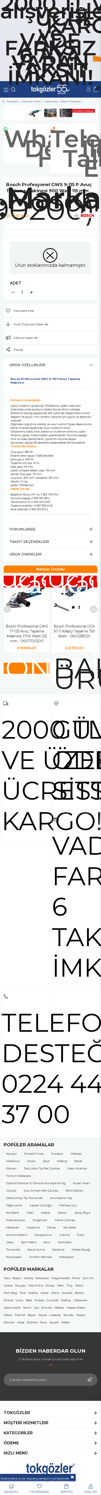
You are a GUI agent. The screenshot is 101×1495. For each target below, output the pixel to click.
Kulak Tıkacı (81, 1183)
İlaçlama (58, 1249)
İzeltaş (28, 1278)
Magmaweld (60, 1278)
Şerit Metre (28, 1242)
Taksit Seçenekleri (29, 541)
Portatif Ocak (34, 1153)
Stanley (68, 1315)
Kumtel (46, 1307)
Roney (50, 1285)
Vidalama (13, 1161)
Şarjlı (46, 1161)
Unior (20, 1300)
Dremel (20, 1315)
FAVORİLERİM (39, 1492)
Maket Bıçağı (81, 1249)
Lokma (65, 1235)
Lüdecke (55, 1315)
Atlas (20, 1322)
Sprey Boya (82, 1212)
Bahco (79, 1293)
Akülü (31, 1161)
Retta (79, 1285)
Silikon (62, 1212)
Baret (78, 1161)
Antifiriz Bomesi (40, 1257)
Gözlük (11, 1190)
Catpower (80, 1300)
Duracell (52, 1300)
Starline (32, 1322)
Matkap (76, 1153)
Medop (59, 1307)
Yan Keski (69, 1227)
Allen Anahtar (77, 1168)
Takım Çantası (65, 1220)
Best (29, 1300)
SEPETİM (67, 1492)
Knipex (39, 1300)
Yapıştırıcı (33, 1227)
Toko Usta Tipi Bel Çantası (42, 1168)
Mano (55, 1293)
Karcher (9, 1322)
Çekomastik (12, 1307)
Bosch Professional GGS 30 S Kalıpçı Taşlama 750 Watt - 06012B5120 (74, 631)
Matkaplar (66, 1257)
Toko (7, 1278)
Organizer (40, 1220)
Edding (62, 1161)
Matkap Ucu (68, 1205)
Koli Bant (12, 1212)
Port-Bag (10, 1293)
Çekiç (10, 1242)
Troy (69, 1285)
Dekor (8, 1315)
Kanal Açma (36, 1249)
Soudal (54, 1322)
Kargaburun (43, 1235)
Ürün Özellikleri (27, 365)
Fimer (76, 1278)
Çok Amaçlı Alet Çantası (41, 1190)
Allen (30, 1212)
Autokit (67, 1293)
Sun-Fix (88, 1278)
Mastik (45, 1212)
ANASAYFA (11, 1492)
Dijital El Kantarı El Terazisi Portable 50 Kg (36, 1183)
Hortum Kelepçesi (18, 1176)
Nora (43, 1322)
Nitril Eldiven (74, 1190)
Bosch (17, 1278)
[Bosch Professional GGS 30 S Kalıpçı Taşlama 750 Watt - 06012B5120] (74, 597)
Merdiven (12, 1227)
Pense (51, 1227)
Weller (65, 1322)
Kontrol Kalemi (16, 1235)
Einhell (8, 1300)
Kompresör (14, 1257)
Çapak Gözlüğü (40, 1205)
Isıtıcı (47, 1242)
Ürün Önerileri (25, 554)
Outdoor (57, 1153)
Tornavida (13, 1249)
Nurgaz (11, 1153)
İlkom (27, 1307)
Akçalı (42, 1315)
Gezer (44, 1293)
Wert (60, 1285)
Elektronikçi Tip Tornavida (24, 1198)
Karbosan (42, 1278)
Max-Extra (35, 1285)
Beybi (32, 1315)
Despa (80, 1315)
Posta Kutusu (15, 1220)
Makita (33, 1293)
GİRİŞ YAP (90, 1492)
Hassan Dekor (76, 1307)
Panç (80, 1235)
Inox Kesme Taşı (61, 1198)
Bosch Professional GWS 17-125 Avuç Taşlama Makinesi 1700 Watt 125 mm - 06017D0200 (27, 633)
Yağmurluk (14, 1205)
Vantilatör (65, 1242)
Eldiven (11, 1168)
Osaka (8, 1285)
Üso (36, 1307)
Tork (23, 1293)
